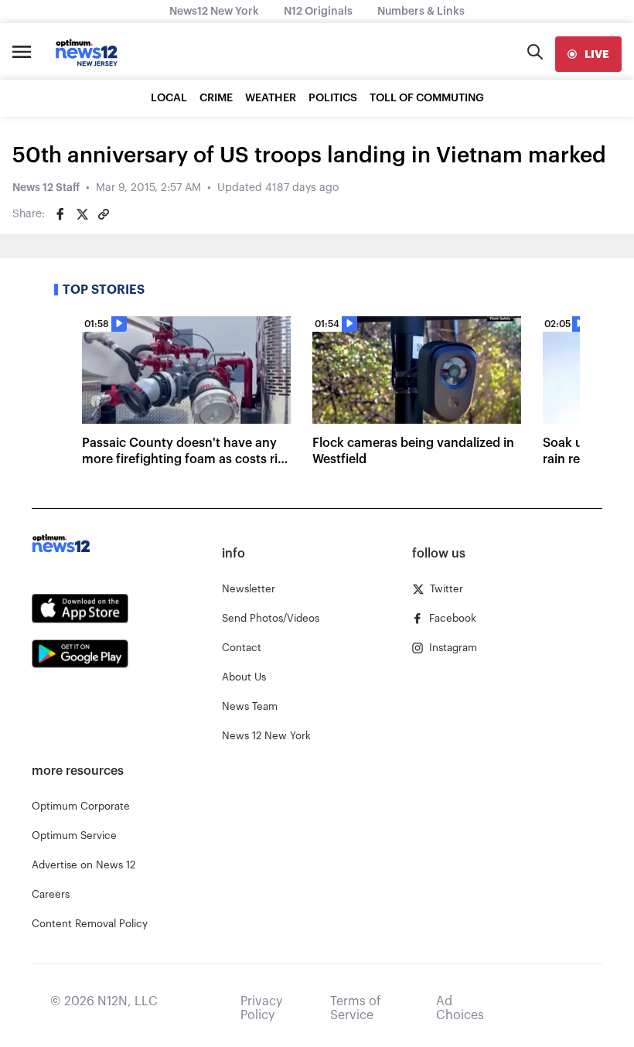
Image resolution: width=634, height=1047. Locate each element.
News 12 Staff (46, 187)
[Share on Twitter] (82, 214)
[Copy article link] (103, 214)
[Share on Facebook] (60, 214)
